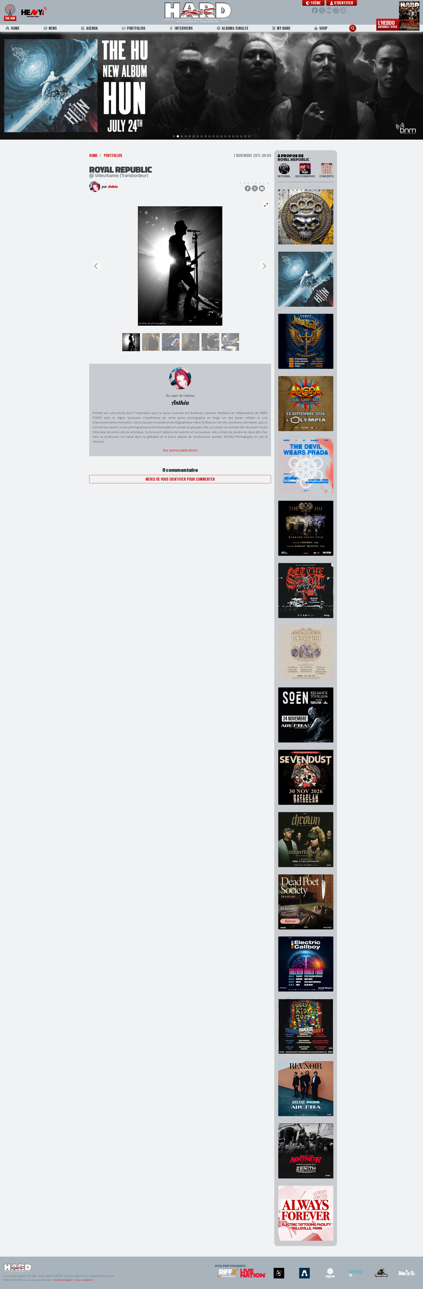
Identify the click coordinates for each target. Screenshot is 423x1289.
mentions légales (63, 1280)
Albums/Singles (235, 28)
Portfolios (136, 28)
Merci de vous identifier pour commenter (180, 479)
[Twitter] (322, 10)
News (53, 28)
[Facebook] (315, 10)
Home (15, 28)
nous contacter (84, 1280)
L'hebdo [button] (387, 24)
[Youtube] (329, 10)
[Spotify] (343, 10)
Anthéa (113, 186)
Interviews (184, 28)
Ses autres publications (180, 450)
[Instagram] (336, 10)
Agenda (92, 28)
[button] (313, 3)
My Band (283, 28)
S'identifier (343, 3)
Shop (323, 28)
